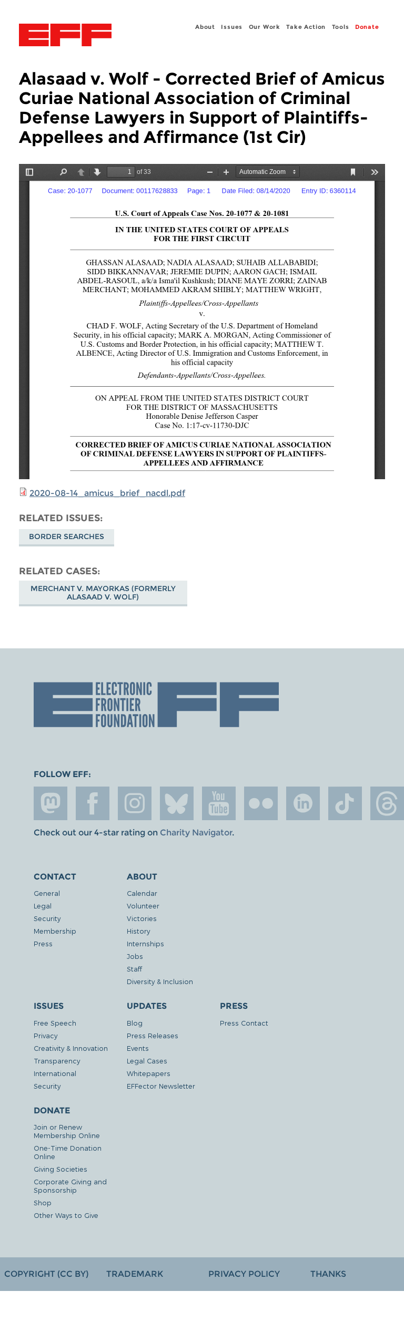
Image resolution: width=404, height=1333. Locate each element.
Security (47, 918)
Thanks (328, 1274)
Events (138, 1048)
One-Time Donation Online (68, 1152)
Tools (340, 26)
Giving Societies (60, 1169)
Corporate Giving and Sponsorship (70, 1185)
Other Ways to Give (66, 1215)
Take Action (306, 26)
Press (43, 943)
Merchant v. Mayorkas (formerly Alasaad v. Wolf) (103, 593)
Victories (142, 918)
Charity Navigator (196, 833)
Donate (367, 26)
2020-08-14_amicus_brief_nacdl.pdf (107, 493)
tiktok (345, 803)
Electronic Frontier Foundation (65, 36)
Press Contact (244, 1023)
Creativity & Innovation (71, 1048)
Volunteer (143, 906)
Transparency (57, 1061)
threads (387, 803)
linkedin (303, 803)
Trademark (134, 1274)
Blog (135, 1023)
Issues (232, 26)
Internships (145, 943)
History (138, 931)
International (55, 1073)
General (47, 893)
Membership (55, 931)
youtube (219, 803)
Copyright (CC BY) (46, 1274)
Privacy (45, 1035)
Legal (43, 906)
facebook (92, 803)
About (205, 26)
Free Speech (55, 1023)
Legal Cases (147, 1061)
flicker (261, 803)
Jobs (135, 956)
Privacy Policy (244, 1274)
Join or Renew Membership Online (67, 1131)
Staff (134, 969)
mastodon (50, 803)
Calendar (142, 893)
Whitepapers (148, 1073)
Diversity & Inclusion (160, 981)
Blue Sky (177, 803)
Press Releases (152, 1035)
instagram (135, 803)
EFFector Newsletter (161, 1086)
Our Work (264, 26)
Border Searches (66, 536)
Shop (43, 1202)
